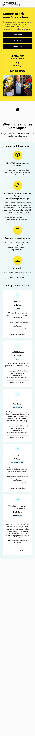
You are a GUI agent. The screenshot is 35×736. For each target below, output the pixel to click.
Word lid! (17, 41)
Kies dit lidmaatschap (17, 334)
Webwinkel (17, 46)
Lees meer (17, 35)
